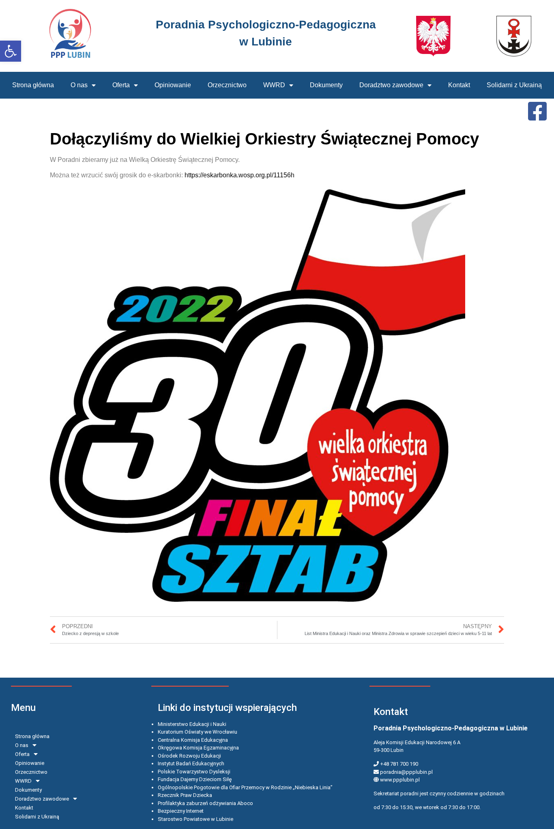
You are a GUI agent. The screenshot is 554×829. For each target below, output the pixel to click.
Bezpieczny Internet (181, 811)
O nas (79, 85)
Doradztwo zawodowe (391, 85)
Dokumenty (326, 85)
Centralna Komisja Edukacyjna (193, 740)
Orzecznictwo (227, 85)
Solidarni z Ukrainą (514, 85)
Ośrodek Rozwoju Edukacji (189, 756)
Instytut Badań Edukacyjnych (191, 763)
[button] (10, 51)
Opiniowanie (173, 85)
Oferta (121, 85)
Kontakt (459, 85)
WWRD (274, 85)
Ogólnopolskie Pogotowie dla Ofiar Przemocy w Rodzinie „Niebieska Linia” (245, 787)
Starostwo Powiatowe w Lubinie (195, 819)
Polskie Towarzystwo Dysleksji (194, 772)
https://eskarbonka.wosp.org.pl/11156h (239, 175)
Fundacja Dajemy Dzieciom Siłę (195, 779)
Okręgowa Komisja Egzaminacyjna (198, 748)
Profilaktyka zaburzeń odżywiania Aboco (205, 803)
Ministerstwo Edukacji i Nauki (192, 724)
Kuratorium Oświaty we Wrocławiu (197, 732)
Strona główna (33, 85)
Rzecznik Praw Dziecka (185, 795)
